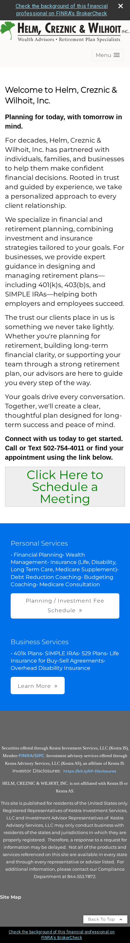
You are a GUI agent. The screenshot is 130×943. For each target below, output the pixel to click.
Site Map (10, 897)
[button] (107, 55)
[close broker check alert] (120, 6)
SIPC (39, 755)
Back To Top (102, 919)
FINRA (26, 755)
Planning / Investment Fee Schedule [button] (65, 606)
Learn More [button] (34, 686)
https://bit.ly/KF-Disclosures (89, 771)
